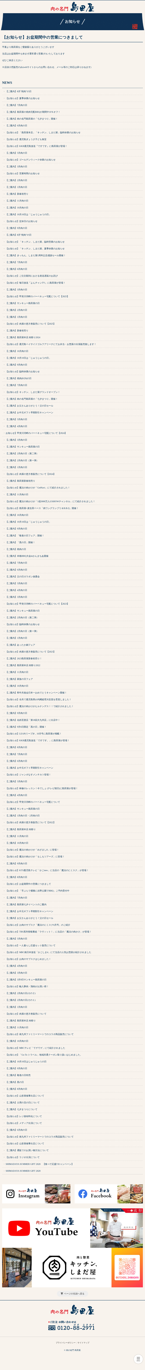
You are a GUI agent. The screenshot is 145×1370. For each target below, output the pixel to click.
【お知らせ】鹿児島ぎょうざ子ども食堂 (26, 139)
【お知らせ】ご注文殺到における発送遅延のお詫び (32, 276)
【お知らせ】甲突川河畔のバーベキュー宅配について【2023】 (37, 604)
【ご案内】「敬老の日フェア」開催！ (25, 535)
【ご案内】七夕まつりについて (21, 1109)
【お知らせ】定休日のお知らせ (21, 221)
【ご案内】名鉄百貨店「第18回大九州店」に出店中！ (33, 720)
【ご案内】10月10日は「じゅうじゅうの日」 (28, 214)
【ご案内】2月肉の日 (16, 180)
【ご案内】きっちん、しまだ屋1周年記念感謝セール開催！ (36, 255)
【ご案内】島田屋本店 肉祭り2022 (23, 665)
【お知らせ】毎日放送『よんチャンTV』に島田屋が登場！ (35, 283)
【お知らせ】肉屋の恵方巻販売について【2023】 (31, 651)
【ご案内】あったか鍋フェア (20, 645)
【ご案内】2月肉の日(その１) (20, 1000)
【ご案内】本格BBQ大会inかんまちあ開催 (27, 556)
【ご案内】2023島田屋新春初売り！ (24, 658)
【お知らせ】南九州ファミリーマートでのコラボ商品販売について (40, 1034)
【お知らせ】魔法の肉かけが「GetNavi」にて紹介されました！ (38, 487)
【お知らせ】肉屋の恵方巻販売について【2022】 (31, 822)
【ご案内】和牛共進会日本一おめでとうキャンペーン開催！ (36, 692)
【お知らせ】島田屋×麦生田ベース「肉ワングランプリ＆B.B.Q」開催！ (42, 508)
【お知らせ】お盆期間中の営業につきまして (28, 884)
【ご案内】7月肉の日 (16, 105)
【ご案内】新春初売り (17, 194)
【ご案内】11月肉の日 (17, 200)
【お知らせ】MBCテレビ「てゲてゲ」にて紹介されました (35, 1048)
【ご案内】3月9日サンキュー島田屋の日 (26, 979)
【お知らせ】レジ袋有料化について (24, 1116)
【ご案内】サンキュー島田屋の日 (23, 303)
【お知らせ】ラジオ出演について (23, 1157)
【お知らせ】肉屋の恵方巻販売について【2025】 (31, 324)
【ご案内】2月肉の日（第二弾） (22, 453)
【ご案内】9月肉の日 (16, 228)
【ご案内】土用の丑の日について (23, 1102)
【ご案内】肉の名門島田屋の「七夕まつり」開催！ (32, 119)
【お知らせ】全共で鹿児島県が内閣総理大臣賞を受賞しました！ (38, 699)
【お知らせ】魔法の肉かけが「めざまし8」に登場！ (32, 850)
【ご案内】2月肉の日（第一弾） (22, 460)
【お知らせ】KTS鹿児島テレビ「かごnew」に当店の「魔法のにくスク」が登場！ (47, 870)
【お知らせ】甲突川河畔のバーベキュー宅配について (33, 802)
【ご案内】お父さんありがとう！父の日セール (29, 405)
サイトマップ (83, 1343)
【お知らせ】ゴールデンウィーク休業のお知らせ (31, 160)
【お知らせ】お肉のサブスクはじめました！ (28, 959)
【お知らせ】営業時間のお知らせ (23, 173)
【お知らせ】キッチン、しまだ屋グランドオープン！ (33, 392)
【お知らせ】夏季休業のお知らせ (23, 98)
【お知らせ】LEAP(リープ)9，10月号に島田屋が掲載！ (34, 733)
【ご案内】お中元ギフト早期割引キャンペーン (29, 412)
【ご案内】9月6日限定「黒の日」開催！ (26, 727)
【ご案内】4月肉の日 (16, 426)
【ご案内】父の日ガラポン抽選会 (23, 576)
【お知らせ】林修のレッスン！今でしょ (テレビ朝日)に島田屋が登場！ (42, 788)
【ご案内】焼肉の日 (16, 549)
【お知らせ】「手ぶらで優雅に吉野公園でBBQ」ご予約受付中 (37, 891)
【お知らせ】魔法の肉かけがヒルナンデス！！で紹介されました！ (40, 706)
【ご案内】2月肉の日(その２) (20, 993)
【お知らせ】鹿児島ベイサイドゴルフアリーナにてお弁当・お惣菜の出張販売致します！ (51, 344)
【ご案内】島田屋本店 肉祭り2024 (23, 337)
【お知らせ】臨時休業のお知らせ (23, 371)
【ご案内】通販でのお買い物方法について (27, 1150)
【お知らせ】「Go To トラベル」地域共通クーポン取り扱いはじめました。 (44, 1055)
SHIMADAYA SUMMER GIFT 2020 (23, 1171)
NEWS (7, 82)
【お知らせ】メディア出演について (24, 1123)
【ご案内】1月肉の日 (16, 187)
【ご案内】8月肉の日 (16, 747)
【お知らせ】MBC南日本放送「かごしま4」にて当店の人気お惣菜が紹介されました (48, 952)
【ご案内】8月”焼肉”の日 (18, 91)
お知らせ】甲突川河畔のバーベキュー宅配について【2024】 (36, 433)
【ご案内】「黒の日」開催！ (20, 542)
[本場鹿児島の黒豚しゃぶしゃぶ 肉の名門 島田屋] (72, 7)
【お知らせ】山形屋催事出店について (25, 1096)
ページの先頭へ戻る (74, 1293)
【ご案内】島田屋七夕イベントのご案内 (26, 904)
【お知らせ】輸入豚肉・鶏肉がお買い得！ (27, 986)
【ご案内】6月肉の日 (16, 125)
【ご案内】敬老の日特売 (18, 1075)
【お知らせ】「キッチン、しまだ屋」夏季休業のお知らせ (35, 248)
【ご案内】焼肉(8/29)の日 (18, 378)
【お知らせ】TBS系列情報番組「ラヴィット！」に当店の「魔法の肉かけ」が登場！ (48, 931)
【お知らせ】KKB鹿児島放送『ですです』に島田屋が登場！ (36, 146)
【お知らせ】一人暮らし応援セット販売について (31, 945)
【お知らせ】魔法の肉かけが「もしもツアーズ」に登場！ (35, 856)
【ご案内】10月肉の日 (17, 207)
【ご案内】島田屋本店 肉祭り (21, 829)
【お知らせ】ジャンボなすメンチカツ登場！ (28, 774)
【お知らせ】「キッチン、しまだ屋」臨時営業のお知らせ (35, 242)
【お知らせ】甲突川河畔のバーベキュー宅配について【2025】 (37, 296)
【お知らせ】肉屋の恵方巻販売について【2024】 (31, 474)
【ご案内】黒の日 (15, 1082)
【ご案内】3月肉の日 (16, 166)
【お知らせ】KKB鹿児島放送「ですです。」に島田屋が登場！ (38, 740)
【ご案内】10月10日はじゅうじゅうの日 (26, 1061)
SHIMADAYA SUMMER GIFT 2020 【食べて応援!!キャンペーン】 (40, 1164)
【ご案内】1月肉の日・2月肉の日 (23, 815)
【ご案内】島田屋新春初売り (20, 481)
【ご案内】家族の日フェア (19, 679)
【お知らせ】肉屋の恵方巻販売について (26, 1014)
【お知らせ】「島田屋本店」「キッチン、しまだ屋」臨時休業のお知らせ (43, 132)
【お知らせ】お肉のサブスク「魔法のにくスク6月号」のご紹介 (38, 925)
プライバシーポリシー (66, 1343)
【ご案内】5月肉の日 (16, 153)
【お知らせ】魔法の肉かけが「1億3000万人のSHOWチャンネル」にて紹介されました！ (50, 501)
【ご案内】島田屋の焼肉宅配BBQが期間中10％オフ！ (33, 112)
